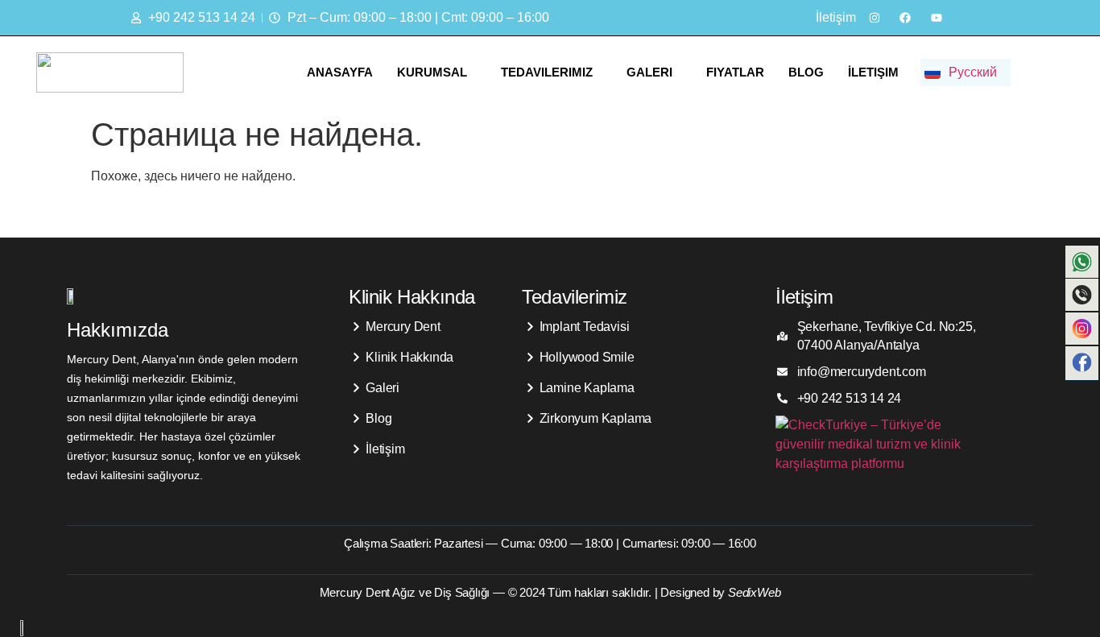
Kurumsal (432, 72)
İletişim (873, 72)
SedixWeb (754, 592)
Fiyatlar (735, 72)
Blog (806, 72)
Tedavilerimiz (547, 72)
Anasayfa (340, 72)
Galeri (649, 72)
